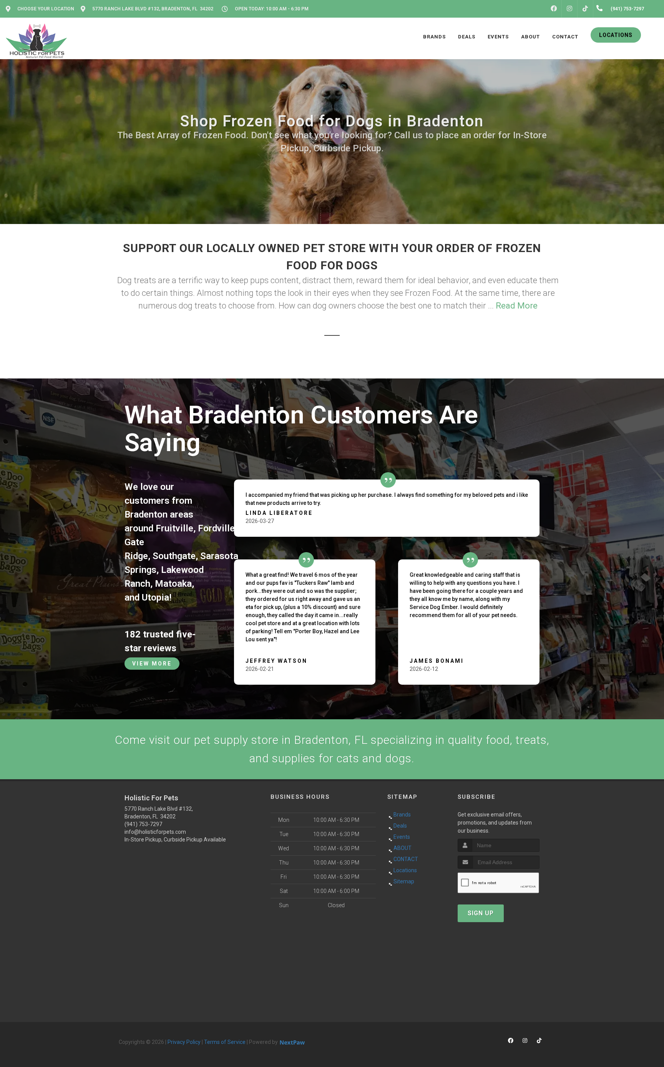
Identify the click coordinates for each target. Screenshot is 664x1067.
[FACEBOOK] (553, 9)
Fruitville (174, 528)
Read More (517, 305)
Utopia (155, 597)
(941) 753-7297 (143, 824)
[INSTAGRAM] (569, 9)
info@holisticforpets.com (155, 832)
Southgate (174, 556)
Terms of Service (225, 1042)
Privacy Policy (184, 1042)
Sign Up (481, 913)
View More (152, 663)
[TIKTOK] (585, 9)
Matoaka (173, 583)
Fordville (216, 528)
